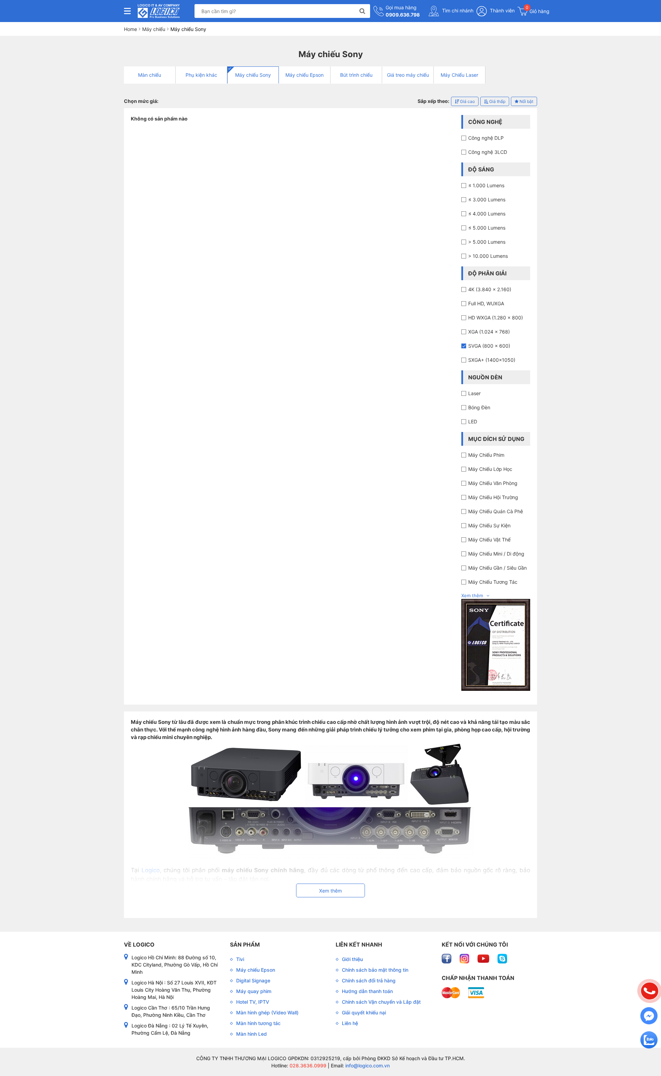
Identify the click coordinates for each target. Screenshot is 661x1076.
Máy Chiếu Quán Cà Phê (495, 511)
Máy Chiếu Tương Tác (492, 582)
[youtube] (484, 958)
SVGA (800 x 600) (489, 346)
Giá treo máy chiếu (408, 75)
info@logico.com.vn (367, 1065)
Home (130, 29)
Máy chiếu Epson (304, 75)
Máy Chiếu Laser (459, 75)
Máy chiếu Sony (253, 75)
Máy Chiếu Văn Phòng (492, 483)
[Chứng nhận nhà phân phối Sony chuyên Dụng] (495, 644)
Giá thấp (496, 101)
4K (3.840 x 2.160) (489, 289)
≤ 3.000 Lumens (486, 199)
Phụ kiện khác (201, 75)
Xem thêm (472, 595)
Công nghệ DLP (486, 138)
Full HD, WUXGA (486, 303)
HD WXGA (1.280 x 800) (495, 317)
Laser (474, 393)
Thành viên (502, 10)
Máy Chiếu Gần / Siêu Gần (497, 568)
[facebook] (447, 958)
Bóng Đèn (479, 407)
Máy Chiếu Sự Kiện (489, 525)
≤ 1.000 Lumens (486, 185)
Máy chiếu (153, 29)
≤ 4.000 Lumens (486, 214)
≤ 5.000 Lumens (486, 228)
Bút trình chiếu (356, 75)
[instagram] (465, 958)
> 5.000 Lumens (486, 242)
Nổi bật (525, 101)
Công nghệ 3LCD (487, 152)
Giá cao (467, 101)
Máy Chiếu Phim (486, 455)
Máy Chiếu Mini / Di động (496, 554)
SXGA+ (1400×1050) (491, 360)
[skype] (502, 958)
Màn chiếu (149, 75)
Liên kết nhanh (359, 944)
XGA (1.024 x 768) (489, 332)
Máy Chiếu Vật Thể (489, 539)
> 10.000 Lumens (488, 256)
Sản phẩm (245, 944)
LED (472, 421)
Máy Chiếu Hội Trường (493, 497)
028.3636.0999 (307, 1065)
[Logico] (159, 11)
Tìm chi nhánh (457, 10)
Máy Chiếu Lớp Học (490, 469)
